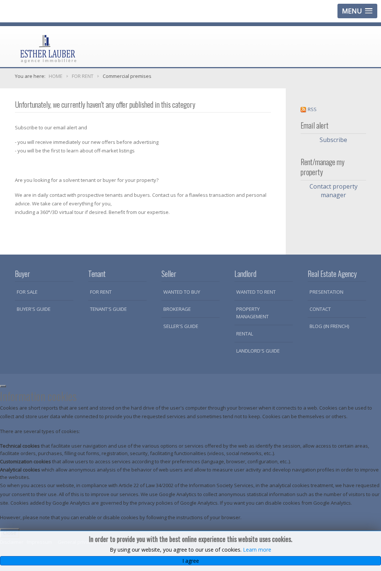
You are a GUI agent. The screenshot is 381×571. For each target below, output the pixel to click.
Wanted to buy (181, 291)
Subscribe (333, 140)
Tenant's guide (108, 309)
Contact (320, 309)
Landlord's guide (258, 350)
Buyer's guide (34, 309)
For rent (101, 291)
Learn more (257, 549)
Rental (244, 333)
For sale (27, 291)
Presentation (326, 291)
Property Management (252, 313)
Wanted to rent (256, 291)
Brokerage (177, 309)
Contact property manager (334, 190)
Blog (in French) (329, 326)
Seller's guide (180, 326)
